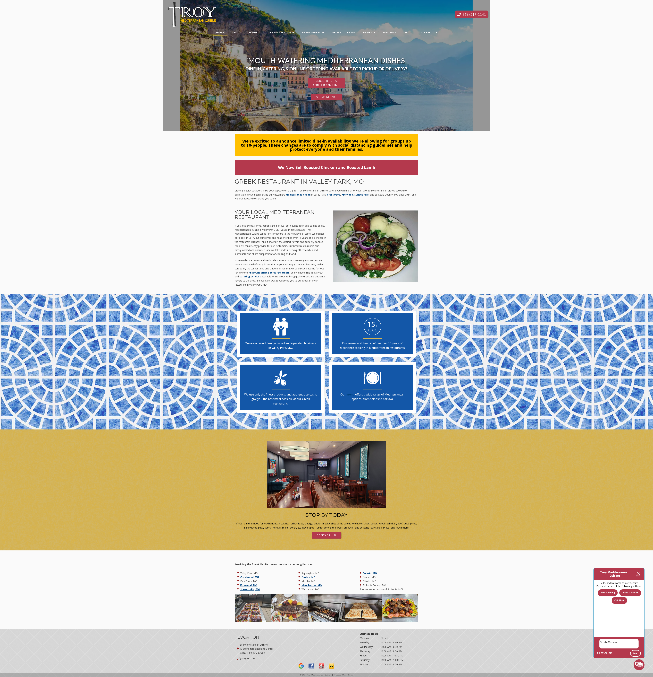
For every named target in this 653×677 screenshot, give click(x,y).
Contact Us (428, 32)
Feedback (390, 32)
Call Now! (619, 600)
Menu (253, 32)
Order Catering (343, 32)
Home (220, 32)
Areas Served (311, 32)
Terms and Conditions (343, 675)
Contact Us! (326, 535)
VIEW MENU (326, 97)
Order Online (326, 83)
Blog (408, 32)
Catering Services (278, 32)
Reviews (369, 32)
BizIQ (600, 652)
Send (635, 653)
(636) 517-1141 (473, 14)
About (236, 32)
